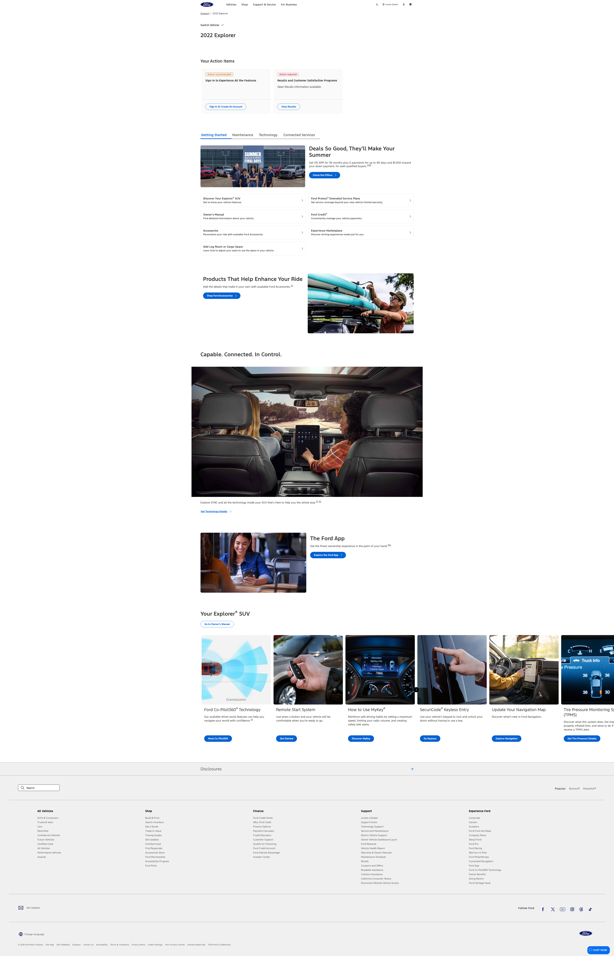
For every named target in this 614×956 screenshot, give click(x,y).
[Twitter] (553, 909)
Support (204, 13)
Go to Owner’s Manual (217, 624)
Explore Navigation (507, 738)
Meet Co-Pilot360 (218, 738)
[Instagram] (572, 909)
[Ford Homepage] (585, 933)
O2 (320, 501)
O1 (292, 285)
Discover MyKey (361, 738)
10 (252, 719)
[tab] (216, 135)
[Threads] (581, 909)
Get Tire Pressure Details (582, 738)
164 (389, 545)
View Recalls (288, 106)
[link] (50, 945)
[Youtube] (562, 909)
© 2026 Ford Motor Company (30, 945)
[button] (198, 812)
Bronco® (574, 788)
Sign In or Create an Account (225, 106)
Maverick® (589, 788)
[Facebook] (544, 909)
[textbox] (39, 788)
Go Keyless (430, 738)
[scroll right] (416, 689)
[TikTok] (590, 909)
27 (317, 501)
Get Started (286, 738)
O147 (369, 165)
